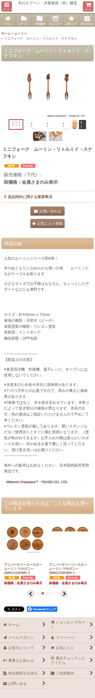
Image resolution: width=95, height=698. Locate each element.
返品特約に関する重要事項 (30, 196)
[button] (6, 6)
